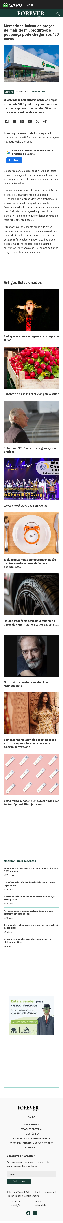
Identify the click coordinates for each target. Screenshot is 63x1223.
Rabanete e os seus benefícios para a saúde (31, 394)
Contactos (31, 1147)
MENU (30, 5)
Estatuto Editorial (31, 1129)
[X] (37, 121)
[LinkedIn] (22, 121)
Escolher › (14, 160)
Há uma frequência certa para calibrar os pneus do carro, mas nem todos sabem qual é (31, 624)
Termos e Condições (16, 1203)
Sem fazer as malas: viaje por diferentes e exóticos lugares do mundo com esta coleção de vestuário (30, 743)
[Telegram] (45, 121)
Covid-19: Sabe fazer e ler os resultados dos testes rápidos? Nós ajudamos (31, 802)
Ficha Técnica (31, 1133)
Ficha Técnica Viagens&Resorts (31, 1138)
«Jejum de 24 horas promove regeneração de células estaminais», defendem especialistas (30, 563)
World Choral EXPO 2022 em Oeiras (25, 505)
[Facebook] (7, 121)
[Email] (30, 121)
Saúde (31, 1117)
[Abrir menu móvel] (4, 14)
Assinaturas (31, 1124)
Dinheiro (9, 92)
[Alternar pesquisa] (58, 14)
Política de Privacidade (40, 1203)
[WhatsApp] (14, 121)
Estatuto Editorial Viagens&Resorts (31, 1143)
